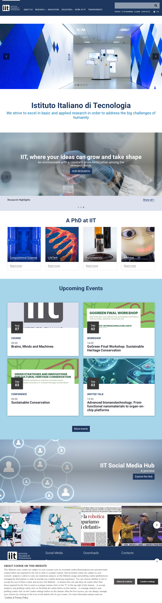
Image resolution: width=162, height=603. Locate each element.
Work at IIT (80, 10)
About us (28, 10)
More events (81, 428)
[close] (157, 561)
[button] (40, 8)
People (117, 11)
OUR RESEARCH (81, 171)
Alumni (137, 11)
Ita (157, 11)
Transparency (95, 10)
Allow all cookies (124, 582)
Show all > (149, 199)
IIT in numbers (127, 11)
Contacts (145, 11)
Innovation (53, 10)
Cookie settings (147, 582)
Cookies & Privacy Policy (16, 597)
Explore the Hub (144, 476)
